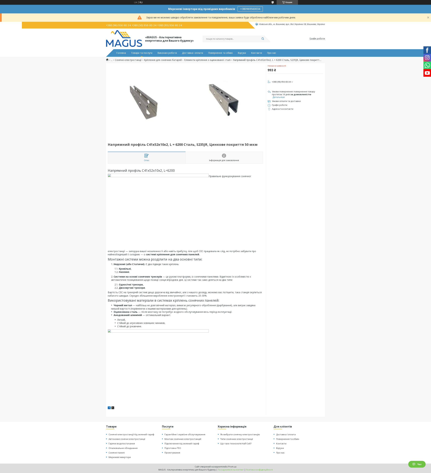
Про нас (271, 53)
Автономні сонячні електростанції (127, 438)
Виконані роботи (167, 53)
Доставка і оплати (192, 53)
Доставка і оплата (286, 434)
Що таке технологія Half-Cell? (236, 443)
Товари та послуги (141, 53)
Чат (419, 464)
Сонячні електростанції (128, 60)
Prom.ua (232, 466)
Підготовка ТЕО (172, 448)
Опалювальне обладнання (123, 448)
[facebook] (109, 408)
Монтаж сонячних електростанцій (182, 438)
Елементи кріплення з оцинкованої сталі (207, 60)
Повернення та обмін (220, 53)
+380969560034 (250, 9)
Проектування (172, 452)
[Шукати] (262, 39)
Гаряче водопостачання (122, 443)
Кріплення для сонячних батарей (163, 60)
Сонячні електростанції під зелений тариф (131, 434)
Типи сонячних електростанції (236, 438)
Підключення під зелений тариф (181, 443)
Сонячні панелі (117, 452)
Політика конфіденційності (259, 469)
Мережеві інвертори (120, 457)
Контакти (256, 53)
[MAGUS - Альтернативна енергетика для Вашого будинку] (124, 38)
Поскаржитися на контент (231, 469)
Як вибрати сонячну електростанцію (240, 434)
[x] (112, 408)
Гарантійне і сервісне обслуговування (184, 434)
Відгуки (242, 53)
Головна (121, 53)
